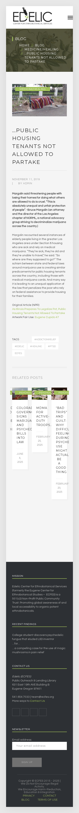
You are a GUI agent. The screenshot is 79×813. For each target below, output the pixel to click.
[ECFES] (32, 15)
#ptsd (52, 346)
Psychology (28, 392)
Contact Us (37, 701)
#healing (36, 346)
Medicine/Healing (42, 49)
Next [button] (65, 379)
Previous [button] (61, 379)
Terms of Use (48, 799)
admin (27, 183)
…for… (16, 643)
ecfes (18, 353)
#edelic (19, 346)
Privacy (29, 795)
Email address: (22, 739)
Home (24, 45)
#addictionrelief (45, 339)
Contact (49, 795)
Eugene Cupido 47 (47, 317)
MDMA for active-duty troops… (44, 416)
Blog (40, 45)
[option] (20, 429)
